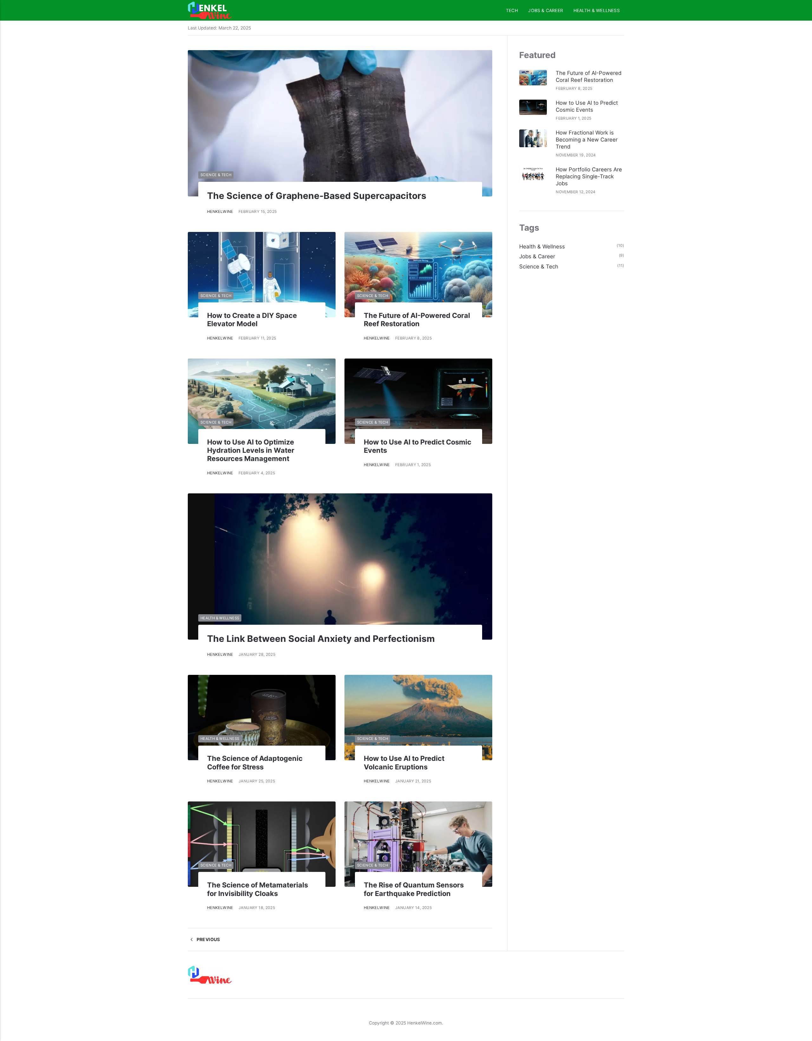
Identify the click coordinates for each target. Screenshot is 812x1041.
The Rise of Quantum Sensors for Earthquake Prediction (414, 889)
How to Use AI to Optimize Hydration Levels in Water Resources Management (250, 450)
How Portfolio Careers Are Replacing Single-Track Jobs (589, 176)
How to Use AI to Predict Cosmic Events (587, 106)
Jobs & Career (545, 10)
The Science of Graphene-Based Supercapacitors (316, 195)
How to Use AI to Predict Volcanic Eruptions (404, 762)
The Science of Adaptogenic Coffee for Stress (255, 762)
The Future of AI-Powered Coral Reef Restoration (417, 319)
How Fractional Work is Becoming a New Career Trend (587, 139)
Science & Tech (215, 175)
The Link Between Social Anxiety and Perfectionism (321, 638)
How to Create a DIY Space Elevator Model (252, 319)
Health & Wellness (596, 10)
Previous (207, 939)
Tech (512, 10)
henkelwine (220, 211)
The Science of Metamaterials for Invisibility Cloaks (257, 889)
